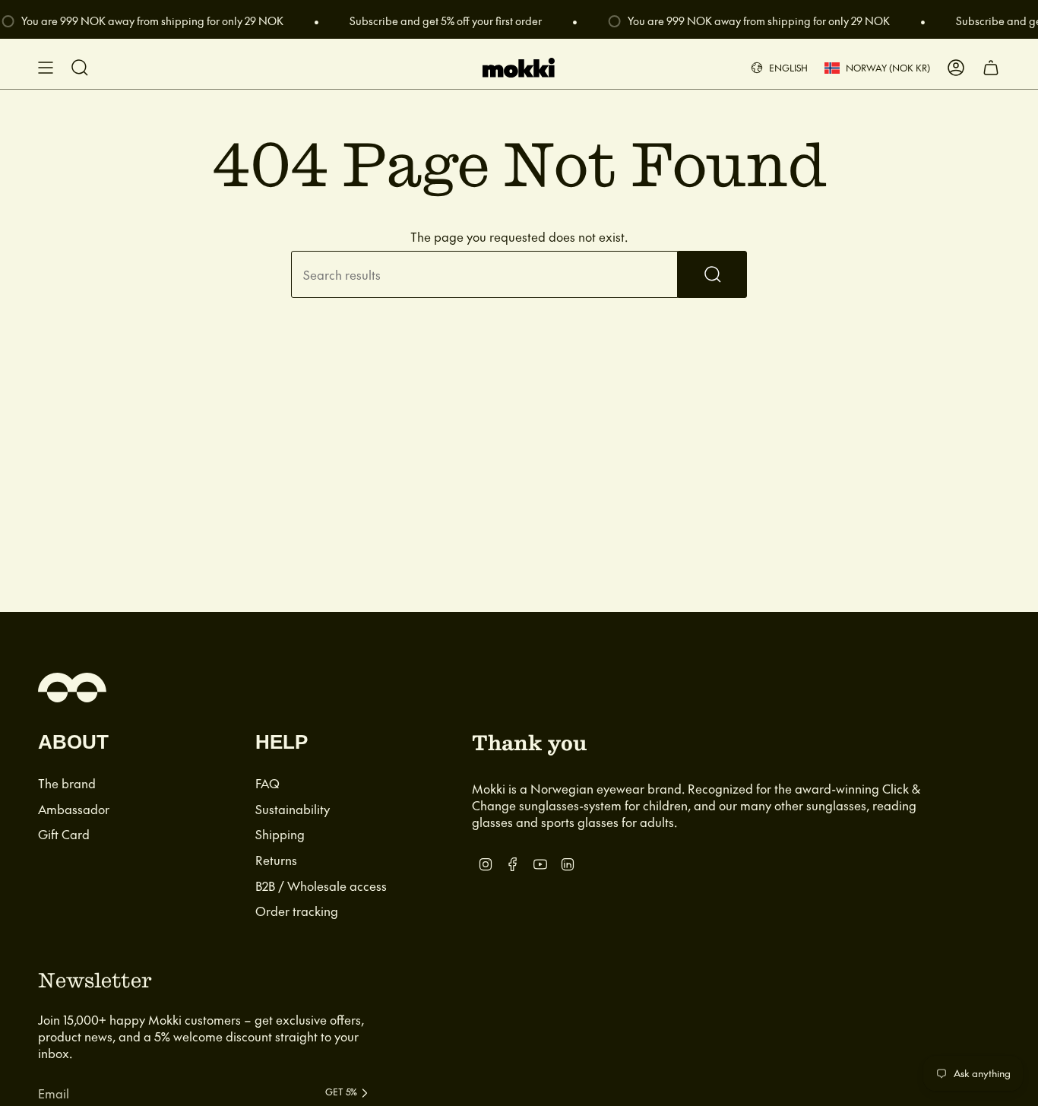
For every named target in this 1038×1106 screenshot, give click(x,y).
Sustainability (292, 808)
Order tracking (296, 910)
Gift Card (64, 834)
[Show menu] (45, 67)
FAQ (267, 783)
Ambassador (73, 808)
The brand (67, 783)
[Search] (712, 274)
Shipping (280, 834)
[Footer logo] (72, 687)
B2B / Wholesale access (321, 885)
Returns (276, 859)
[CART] (990, 67)
